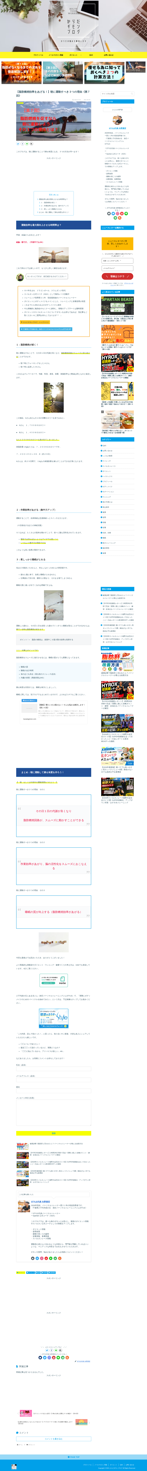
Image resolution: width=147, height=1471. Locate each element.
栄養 (104, 527)
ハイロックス (107, 476)
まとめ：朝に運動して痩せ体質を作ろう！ (54, 212)
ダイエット (21, 1272)
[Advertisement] (53, 174)
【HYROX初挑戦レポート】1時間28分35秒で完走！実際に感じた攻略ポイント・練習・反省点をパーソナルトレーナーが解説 (118, 606)
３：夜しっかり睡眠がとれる (51, 209)
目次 (51, 195)
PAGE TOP (75, 1457)
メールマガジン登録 (100, 1465)
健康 (104, 512)
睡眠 (104, 538)
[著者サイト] (32, 1258)
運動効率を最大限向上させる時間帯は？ (53, 199)
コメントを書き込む (54, 1439)
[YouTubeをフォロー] (46, 1258)
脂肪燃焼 (52, 1272)
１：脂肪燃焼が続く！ (49, 202)
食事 (104, 553)
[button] (132, 94)
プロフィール (107, 481)
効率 (39, 1272)
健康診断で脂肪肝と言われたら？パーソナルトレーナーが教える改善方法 (118, 596)
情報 (104, 522)
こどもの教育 (107, 456)
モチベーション (108, 492)
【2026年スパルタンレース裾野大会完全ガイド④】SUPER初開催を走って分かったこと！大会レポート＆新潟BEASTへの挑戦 (118, 617)
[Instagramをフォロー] (42, 1258)
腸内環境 (106, 548)
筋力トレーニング (109, 543)
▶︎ (35, 322)
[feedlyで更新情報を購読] (55, 1258)
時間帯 (45, 1272)
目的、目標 (107, 533)
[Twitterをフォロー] (37, 1258)
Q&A (104, 445)
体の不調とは (107, 502)
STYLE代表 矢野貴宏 (40, 1202)
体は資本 (106, 507)
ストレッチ (107, 461)
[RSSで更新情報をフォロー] (60, 1258)
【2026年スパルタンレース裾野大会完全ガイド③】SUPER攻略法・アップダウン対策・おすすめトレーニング (118, 639)
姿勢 (104, 517)
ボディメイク (107, 486)
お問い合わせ (107, 451)
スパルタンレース (109, 466)
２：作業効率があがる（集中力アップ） (55, 206)
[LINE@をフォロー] (50, 1258)
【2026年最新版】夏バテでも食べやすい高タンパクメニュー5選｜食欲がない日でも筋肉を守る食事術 (118, 628)
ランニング (107, 497)
